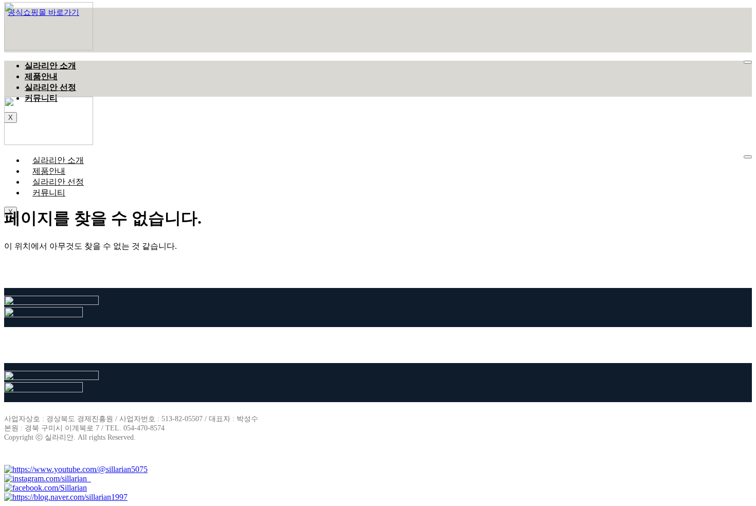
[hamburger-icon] (748, 62)
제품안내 (41, 76)
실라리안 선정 (50, 87)
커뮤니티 (48, 192)
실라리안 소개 (50, 65)
